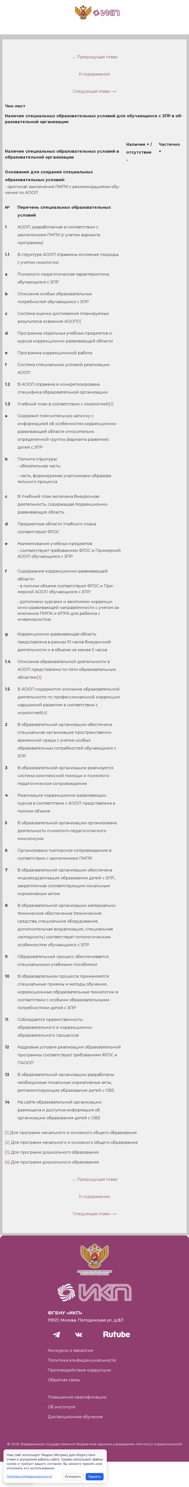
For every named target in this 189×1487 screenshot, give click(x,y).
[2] (111, 404)
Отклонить (73, 1476)
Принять (94, 1476)
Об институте (61, 1407)
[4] (44, 712)
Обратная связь (64, 1380)
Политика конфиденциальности (82, 1360)
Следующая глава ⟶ (94, 91)
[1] (79, 321)
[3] (39, 677)
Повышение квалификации (77, 1397)
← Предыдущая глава (94, 57)
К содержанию (94, 74)
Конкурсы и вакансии (71, 1350)
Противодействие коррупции (79, 1370)
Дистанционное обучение (75, 1416)
